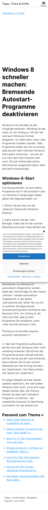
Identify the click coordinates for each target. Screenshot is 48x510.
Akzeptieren (24, 256)
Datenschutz (26, 276)
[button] (44, 231)
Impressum (37, 276)
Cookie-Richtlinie (13, 276)
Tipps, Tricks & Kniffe (15, 3)
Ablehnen (24, 263)
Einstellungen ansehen (24, 271)
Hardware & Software (13, 13)
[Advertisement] (24, 40)
